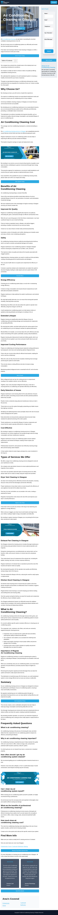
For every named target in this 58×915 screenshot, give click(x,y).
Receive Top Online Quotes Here (20, 850)
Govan (10, 846)
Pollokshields (4, 846)
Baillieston (20, 846)
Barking (26, 846)
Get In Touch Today (20, 55)
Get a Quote (19, 28)
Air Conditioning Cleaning (8, 39)
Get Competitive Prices (19, 700)
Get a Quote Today (19, 181)
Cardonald (14, 846)
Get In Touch (49, 60)
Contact (54, 2)
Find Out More (19, 275)
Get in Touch (20, 375)
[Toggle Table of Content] (14, 61)
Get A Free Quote (20, 890)
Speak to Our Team (20, 502)
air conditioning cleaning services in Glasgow (14, 131)
